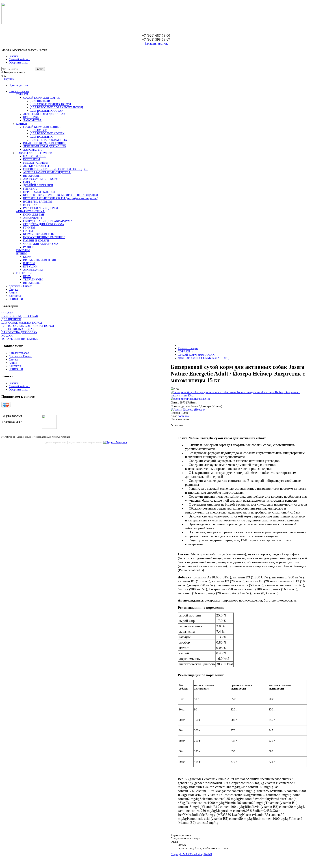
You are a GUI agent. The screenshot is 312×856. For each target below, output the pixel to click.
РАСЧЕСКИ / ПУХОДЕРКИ (40, 208)
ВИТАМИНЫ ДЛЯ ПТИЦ (39, 260)
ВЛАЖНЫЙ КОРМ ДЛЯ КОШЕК (44, 143)
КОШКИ (21, 123)
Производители (18, 85)
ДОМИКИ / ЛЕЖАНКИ (38, 185)
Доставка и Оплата (20, 285)
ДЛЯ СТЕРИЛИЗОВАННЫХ (48, 139)
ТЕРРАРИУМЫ (33, 279)
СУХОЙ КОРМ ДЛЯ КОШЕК (42, 126)
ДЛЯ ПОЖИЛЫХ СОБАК (46, 110)
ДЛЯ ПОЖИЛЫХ (41, 136)
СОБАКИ (22, 94)
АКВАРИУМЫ (32, 217)
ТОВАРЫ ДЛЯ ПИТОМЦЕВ (34, 152)
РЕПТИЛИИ (24, 273)
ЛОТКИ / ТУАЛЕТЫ (36, 165)
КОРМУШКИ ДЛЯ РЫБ (38, 234)
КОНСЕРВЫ (31, 117)
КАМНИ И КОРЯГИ (36, 240)
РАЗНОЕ (28, 247)
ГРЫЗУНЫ (23, 250)
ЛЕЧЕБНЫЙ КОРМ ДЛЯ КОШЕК (44, 146)
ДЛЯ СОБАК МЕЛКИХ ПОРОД (50, 104)
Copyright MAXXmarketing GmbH (191, 854)
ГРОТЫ (28, 230)
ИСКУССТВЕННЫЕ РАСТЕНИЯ (44, 237)
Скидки (13, 289)
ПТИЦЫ (21, 253)
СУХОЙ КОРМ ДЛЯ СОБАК (41, 97)
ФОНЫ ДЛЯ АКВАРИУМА (40, 243)
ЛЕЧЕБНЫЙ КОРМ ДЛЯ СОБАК (44, 113)
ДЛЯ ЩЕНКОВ (40, 100)
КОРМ (27, 256)
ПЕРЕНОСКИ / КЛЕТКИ (39, 191)
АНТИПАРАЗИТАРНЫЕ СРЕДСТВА (47, 172)
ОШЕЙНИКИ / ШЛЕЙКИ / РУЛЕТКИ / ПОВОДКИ (55, 169)
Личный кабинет (19, 59)
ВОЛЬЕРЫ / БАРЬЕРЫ (37, 201)
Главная (13, 56)
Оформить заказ (18, 62)
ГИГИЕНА (30, 188)
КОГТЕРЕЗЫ (31, 159)
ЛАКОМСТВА (32, 120)
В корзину (7, 78)
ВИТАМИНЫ (31, 175)
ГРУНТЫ (29, 227)
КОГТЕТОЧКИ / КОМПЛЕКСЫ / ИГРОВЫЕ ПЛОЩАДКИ (60, 195)
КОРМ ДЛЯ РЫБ (34, 214)
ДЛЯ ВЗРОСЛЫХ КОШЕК (47, 133)
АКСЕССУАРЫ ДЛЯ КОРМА (42, 178)
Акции (13, 292)
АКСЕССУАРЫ (33, 269)
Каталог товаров (19, 91)
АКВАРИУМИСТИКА (30, 211)
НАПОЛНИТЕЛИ (34, 156)
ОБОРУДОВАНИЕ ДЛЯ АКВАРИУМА (48, 221)
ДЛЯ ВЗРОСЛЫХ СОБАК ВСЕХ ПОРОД (56, 107)
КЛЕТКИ (29, 263)
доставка (183, 416)
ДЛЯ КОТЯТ (38, 130)
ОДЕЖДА (29, 182)
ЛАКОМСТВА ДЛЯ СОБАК (19, 332)
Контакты (15, 295)
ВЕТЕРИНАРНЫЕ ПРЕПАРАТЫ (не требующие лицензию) (60, 198)
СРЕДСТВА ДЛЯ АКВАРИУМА (43, 224)
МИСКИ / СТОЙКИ (35, 162)
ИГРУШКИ (30, 204)
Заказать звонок (156, 43)
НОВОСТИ (16, 298)
